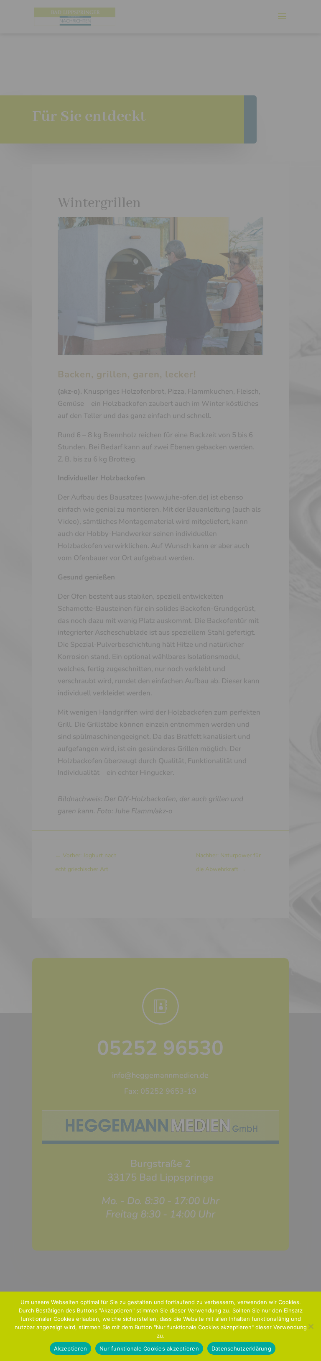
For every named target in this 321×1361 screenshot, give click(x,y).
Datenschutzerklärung (241, 1348)
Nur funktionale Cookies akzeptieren (149, 1348)
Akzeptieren (70, 1348)
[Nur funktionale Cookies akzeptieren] (310, 1326)
